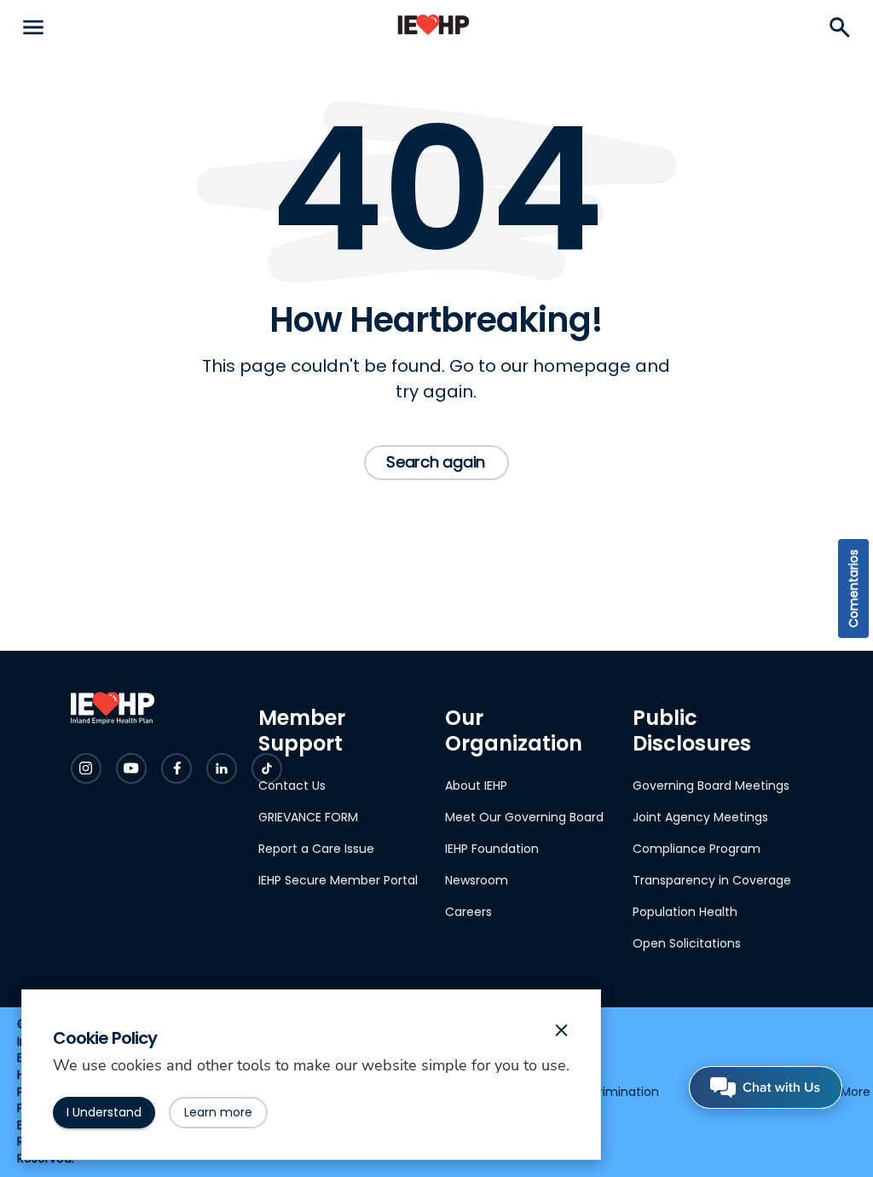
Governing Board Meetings (711, 785)
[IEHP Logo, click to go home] (433, 27)
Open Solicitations (687, 943)
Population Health (685, 911)
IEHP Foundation (492, 848)
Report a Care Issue (316, 848)
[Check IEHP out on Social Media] (86, 768)
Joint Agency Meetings (700, 817)
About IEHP (476, 785)
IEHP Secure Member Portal (338, 880)
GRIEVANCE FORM (308, 817)
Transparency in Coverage (712, 880)
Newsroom (476, 880)
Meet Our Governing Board (524, 817)
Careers (468, 911)
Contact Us (292, 785)
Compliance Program (696, 848)
